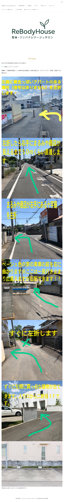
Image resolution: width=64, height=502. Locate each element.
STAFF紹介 (29, 5)
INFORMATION (22, 5)
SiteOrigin (46, 498)
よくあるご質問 (18, 9)
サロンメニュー (52, 5)
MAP (3, 66)
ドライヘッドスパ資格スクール (7, 9)
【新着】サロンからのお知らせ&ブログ (9, 5)
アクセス (36, 5)
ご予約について (43, 5)
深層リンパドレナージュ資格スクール (31, 9)
